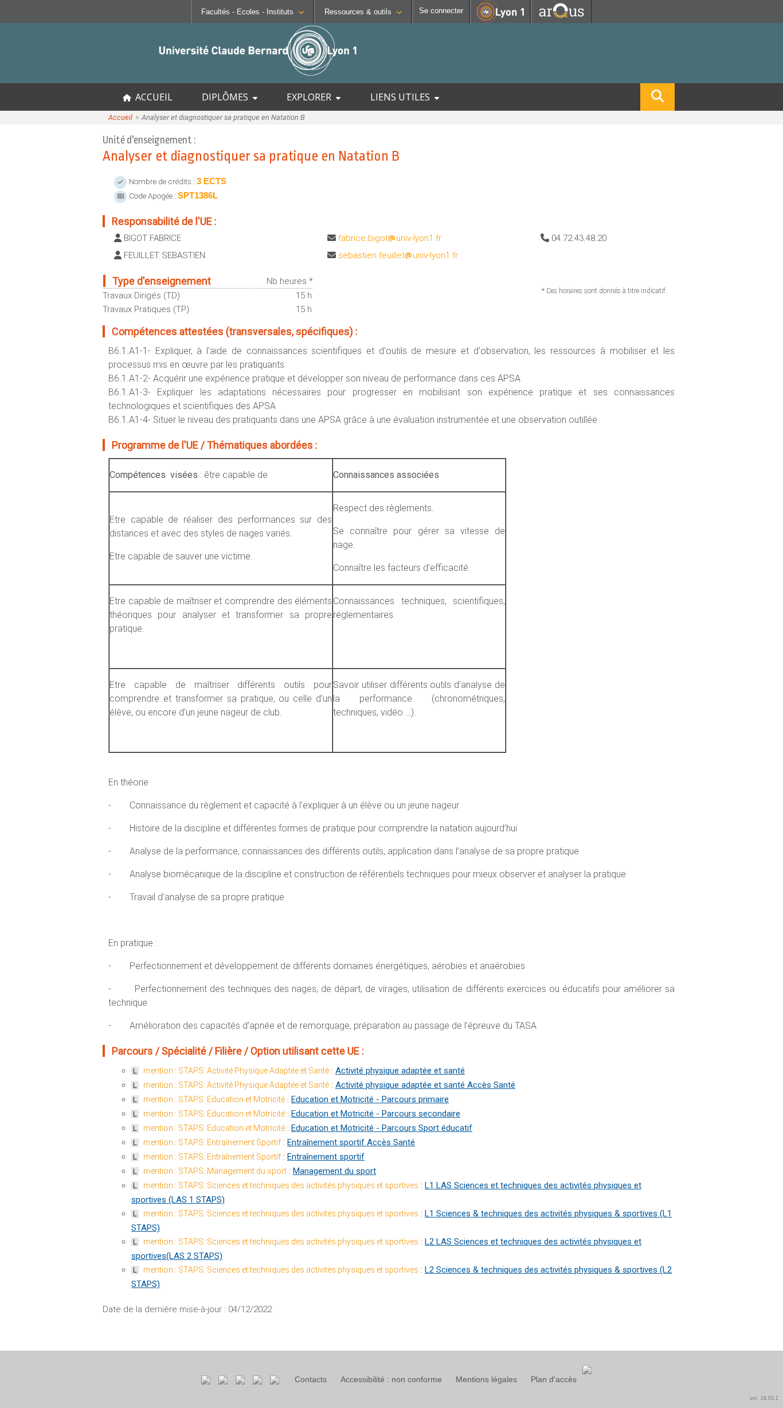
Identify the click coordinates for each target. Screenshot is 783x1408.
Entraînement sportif (326, 1157)
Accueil (120, 117)
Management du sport (334, 1171)
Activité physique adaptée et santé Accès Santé (425, 1085)
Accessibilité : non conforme (391, 1379)
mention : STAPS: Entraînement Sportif (212, 1142)
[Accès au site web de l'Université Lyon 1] (500, 20)
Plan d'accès (554, 1379)
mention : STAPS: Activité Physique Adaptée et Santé (236, 1070)
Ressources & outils (357, 11)
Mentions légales (486, 1379)
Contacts (311, 1379)
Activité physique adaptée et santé (400, 1070)
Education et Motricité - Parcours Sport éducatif (381, 1128)
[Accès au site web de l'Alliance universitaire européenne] (561, 20)
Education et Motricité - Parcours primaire (370, 1099)
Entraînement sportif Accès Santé (351, 1142)
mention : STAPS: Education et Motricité (214, 1099)
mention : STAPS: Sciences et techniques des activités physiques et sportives (280, 1185)
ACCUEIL (152, 97)
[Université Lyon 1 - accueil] (101, 77)
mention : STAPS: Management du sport (215, 1171)
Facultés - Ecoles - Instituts (247, 11)
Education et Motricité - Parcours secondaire (375, 1113)
